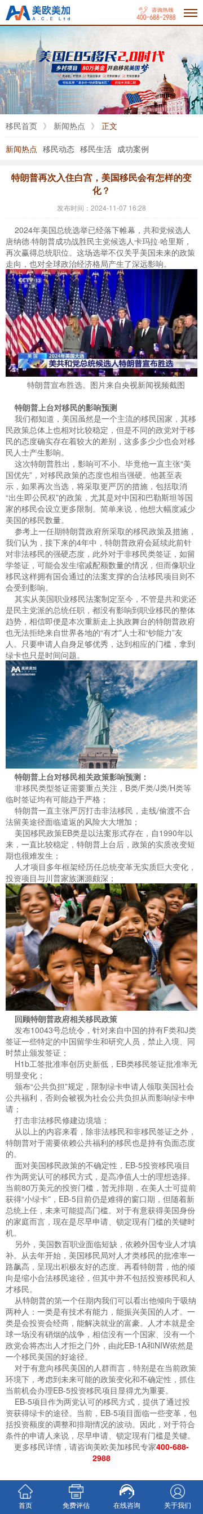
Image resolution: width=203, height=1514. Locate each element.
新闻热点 (69, 125)
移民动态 (58, 148)
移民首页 (21, 125)
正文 (109, 125)
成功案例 (133, 148)
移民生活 (96, 148)
